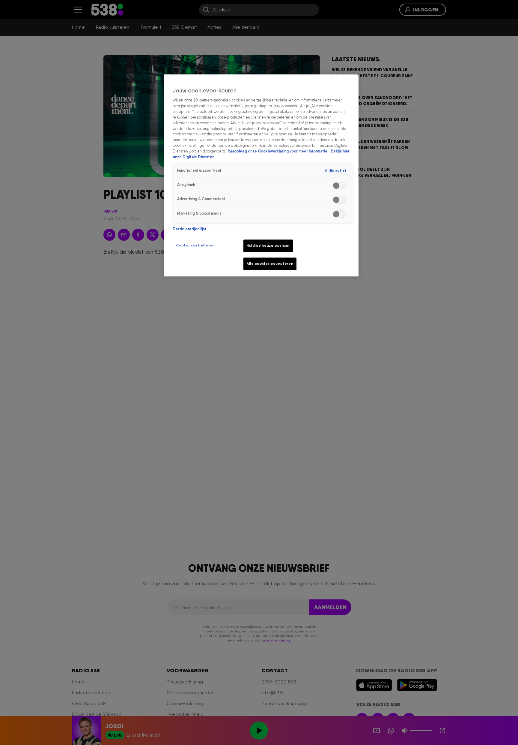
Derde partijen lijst (190, 229)
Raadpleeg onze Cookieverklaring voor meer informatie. (278, 151)
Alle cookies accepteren (270, 263)
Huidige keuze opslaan (268, 245)
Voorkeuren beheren (195, 245)
